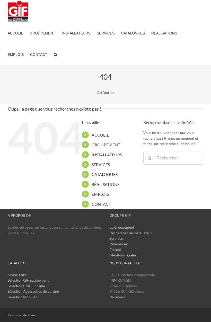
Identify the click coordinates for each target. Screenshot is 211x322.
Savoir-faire (17, 275)
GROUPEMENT (106, 144)
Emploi (115, 249)
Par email (117, 297)
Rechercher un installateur (131, 233)
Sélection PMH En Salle (26, 286)
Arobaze (29, 315)
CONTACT (101, 204)
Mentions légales (123, 255)
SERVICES (101, 164)
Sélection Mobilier (22, 297)
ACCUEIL (100, 134)
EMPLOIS (100, 194)
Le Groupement (122, 227)
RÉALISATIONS (105, 184)
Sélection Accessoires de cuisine (33, 291)
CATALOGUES (105, 174)
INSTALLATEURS (107, 154)
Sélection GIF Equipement (28, 280)
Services (116, 238)
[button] (55, 54)
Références (118, 244)
